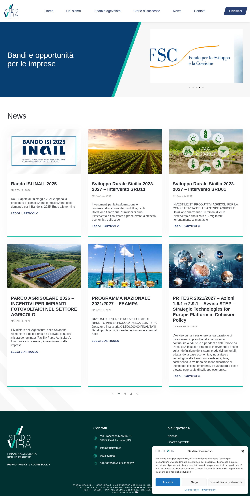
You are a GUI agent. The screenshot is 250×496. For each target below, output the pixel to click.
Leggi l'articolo (24, 213)
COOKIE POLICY (40, 464)
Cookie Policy (192, 489)
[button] (243, 451)
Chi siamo (73, 11)
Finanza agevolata (107, 11)
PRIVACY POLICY (17, 464)
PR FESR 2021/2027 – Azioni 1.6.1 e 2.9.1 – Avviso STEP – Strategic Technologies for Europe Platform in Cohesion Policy (204, 309)
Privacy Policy (208, 489)
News (177, 11)
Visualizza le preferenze (226, 482)
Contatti (199, 11)
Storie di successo (146, 11)
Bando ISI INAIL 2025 (34, 183)
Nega (194, 482)
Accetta (168, 482)
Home (49, 11)
